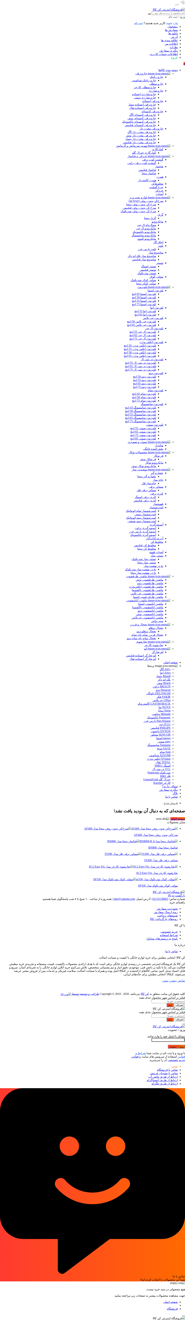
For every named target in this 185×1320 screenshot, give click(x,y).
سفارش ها (171, 30)
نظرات (174, 47)
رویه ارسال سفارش (166, 912)
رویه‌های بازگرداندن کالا (164, 919)
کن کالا (145, 993)
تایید (170, 1005)
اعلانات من (171, 43)
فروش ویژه (171, 803)
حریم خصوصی (169, 931)
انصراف (180, 1005)
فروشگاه (172, 1308)
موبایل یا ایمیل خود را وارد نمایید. (166, 1036)
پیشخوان (172, 26)
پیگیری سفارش (168, 50)
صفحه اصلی (177, 818)
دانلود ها (173, 33)
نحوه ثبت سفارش (167, 908)
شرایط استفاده (169, 935)
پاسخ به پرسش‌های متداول (162, 938)
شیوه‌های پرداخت (167, 915)
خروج (174, 57)
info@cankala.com (124, 898)
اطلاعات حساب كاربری (164, 54)
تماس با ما (171, 951)
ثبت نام (138, 23)
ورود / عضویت (176, 1046)
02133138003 (160, 898)
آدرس (174, 36)
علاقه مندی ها (169, 40)
